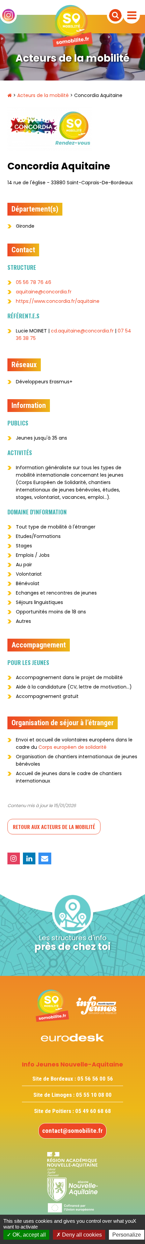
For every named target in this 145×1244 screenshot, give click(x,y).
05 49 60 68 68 (93, 1111)
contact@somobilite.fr (72, 1131)
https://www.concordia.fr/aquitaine (57, 301)
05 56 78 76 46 (33, 282)
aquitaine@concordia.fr (43, 291)
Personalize (126, 1235)
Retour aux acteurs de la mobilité (54, 826)
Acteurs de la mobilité (43, 95)
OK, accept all (28, 1235)
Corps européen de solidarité (72, 747)
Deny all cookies (81, 1235)
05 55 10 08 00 (94, 1094)
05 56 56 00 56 (95, 1078)
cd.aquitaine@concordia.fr (82, 330)
